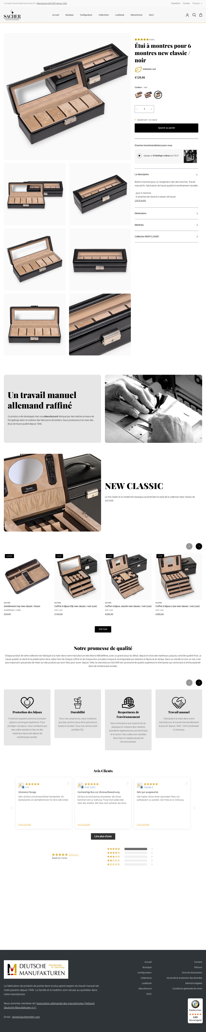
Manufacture (145, 988)
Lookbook (147, 983)
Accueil (148, 962)
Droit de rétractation (192, 972)
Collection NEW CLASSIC (147, 236)
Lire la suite (140, 200)
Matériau (139, 225)
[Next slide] (194, 808)
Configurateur (145, 972)
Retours (198, 967)
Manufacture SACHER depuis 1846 (52, 3)
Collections (146, 978)
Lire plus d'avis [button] (103, 836)
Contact (198, 962)
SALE (149, 994)
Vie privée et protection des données (184, 978)
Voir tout (103, 629)
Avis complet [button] (24, 824)
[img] (32, 784)
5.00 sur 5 (74, 854)
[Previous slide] (11, 808)
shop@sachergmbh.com (26, 1016)
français (196, 3)
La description (142, 174)
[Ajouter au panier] (139, 155)
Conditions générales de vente (187, 988)
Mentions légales (193, 983)
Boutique (147, 967)
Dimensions (140, 213)
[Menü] (201, 1000)
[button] (142, 39)
